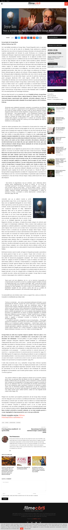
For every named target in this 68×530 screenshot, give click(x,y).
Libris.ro (11, 417)
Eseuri (7, 28)
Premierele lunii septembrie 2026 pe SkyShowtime (60, 119)
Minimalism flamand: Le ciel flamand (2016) (23, 468)
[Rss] (40, 522)
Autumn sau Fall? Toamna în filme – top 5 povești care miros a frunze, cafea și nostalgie (61, 150)
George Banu (12, 422)
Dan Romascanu (7, 32)
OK (21, 528)
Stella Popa (59, 131)
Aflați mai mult (27, 528)
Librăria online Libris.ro (52, 97)
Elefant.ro (19, 417)
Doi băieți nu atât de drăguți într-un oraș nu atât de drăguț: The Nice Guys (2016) (38, 469)
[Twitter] (31, 522)
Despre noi (3, 0)
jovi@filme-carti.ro (36, 518)
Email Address (51, 59)
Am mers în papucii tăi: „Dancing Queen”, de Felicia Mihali (60, 128)
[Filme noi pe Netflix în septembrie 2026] (51, 110)
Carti (4, 28)
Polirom (18, 422)
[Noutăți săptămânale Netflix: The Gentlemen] (51, 140)
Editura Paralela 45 (51, 95)
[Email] (36, 522)
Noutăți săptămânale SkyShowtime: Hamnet (61, 171)
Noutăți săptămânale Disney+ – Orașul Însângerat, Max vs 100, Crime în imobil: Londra (61, 161)
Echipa (7, 0)
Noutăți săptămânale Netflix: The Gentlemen (61, 138)
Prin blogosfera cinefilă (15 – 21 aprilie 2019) (11, 429)
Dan (3, 422)
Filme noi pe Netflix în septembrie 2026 (60, 108)
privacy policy (51, 67)
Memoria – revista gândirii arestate (55, 99)
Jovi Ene (58, 110)
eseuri (7, 422)
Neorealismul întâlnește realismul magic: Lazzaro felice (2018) (36, 430)
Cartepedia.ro (50, 94)
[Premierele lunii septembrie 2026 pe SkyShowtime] (51, 120)
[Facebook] (27, 522)
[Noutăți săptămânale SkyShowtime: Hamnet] (51, 173)
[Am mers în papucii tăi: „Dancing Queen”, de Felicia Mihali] (51, 130)
